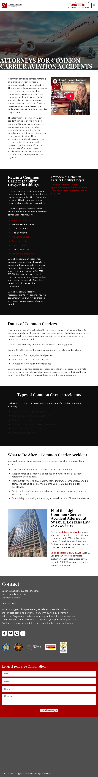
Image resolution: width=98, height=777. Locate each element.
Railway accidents (22, 237)
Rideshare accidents (23, 253)
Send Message (49, 710)
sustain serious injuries (70, 532)
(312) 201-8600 (78, 5)
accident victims (24, 109)
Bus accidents (19, 241)
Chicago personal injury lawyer (66, 553)
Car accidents (19, 245)
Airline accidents (21, 220)
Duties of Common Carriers (64, 185)
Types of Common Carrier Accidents (69, 188)
